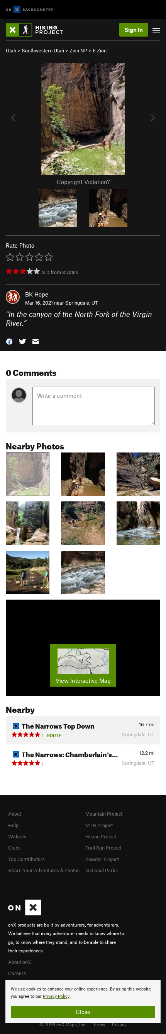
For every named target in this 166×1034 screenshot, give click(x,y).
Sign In (133, 29)
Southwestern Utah (43, 50)
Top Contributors (26, 859)
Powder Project (102, 859)
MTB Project (99, 825)
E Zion (100, 50)
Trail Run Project (103, 848)
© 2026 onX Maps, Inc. (62, 1024)
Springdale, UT (81, 303)
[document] (83, 1001)
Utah (11, 50)
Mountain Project (103, 814)
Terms (99, 1024)
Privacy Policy (56, 996)
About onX (19, 962)
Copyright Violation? (83, 181)
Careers (17, 973)
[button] (9, 341)
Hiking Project (100, 836)
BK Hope (36, 294)
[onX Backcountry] (29, 9)
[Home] (38, 30)
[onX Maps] (24, 913)
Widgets (17, 836)
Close (83, 1011)
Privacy (119, 1024)
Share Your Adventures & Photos (44, 870)
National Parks (101, 870)
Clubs (14, 848)
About (14, 814)
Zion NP (78, 50)
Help (13, 825)
